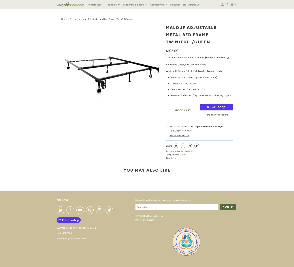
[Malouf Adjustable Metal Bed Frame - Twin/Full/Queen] (112, 74)
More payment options (216, 114)
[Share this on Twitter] (175, 146)
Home (64, 19)
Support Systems (184, 151)
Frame (174, 158)
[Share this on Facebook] (182, 146)
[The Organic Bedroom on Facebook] (71, 210)
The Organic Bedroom (153, 216)
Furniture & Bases (133, 4)
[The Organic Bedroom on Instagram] (100, 210)
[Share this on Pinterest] (189, 146)
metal (184, 154)
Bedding (112, 4)
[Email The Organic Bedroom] (110, 210)
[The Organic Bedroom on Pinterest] (90, 210)
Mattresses (95, 4)
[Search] (227, 5)
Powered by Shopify (145, 220)
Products (74, 19)
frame (178, 154)
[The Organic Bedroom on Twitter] (61, 210)
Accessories (157, 4)
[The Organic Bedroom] (70, 4)
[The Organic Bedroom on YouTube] (80, 210)
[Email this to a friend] (196, 146)
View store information (179, 135)
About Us (194, 4)
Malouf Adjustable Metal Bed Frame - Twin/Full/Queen (191, 34)
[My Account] (222, 5)
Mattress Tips (178, 4)
